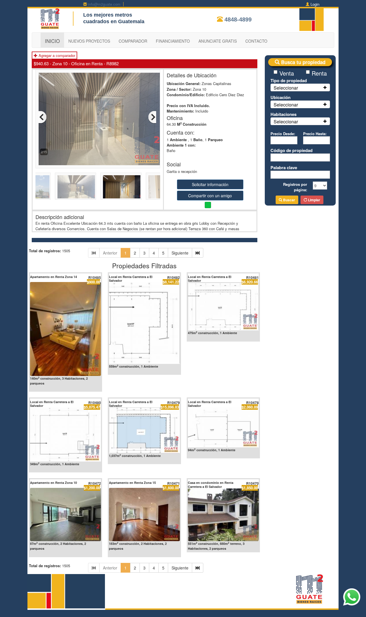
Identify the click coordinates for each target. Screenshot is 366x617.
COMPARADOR (133, 41)
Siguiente (180, 253)
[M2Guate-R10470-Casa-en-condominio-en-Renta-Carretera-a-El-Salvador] (223, 514)
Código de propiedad (291, 150)
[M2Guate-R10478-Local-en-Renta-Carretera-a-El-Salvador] (223, 427)
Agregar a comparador (56, 55)
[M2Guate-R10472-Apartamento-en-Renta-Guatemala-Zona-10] (65, 514)
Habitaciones (283, 114)
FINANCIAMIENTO (173, 41)
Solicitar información (210, 184)
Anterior (110, 253)
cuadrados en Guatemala (113, 21)
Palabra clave (283, 167)
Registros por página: (295, 187)
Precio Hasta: (315, 133)
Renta (319, 73)
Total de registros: (45, 250)
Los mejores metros (107, 15)
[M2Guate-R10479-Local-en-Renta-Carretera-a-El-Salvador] (144, 430)
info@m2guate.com (104, 4)
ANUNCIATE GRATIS (217, 41)
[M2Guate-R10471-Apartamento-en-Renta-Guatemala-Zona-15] (144, 514)
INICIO (52, 40)
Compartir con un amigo (210, 195)
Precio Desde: (282, 133)
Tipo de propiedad (288, 80)
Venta (286, 73)
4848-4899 (238, 19)
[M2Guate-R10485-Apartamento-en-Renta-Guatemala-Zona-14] (65, 329)
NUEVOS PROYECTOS (89, 41)
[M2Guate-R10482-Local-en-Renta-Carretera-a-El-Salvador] (144, 323)
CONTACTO (256, 41)
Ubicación (280, 97)
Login (315, 4)
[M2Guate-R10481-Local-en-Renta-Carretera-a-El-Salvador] (223, 306)
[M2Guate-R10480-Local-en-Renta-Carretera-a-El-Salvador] (65, 434)
